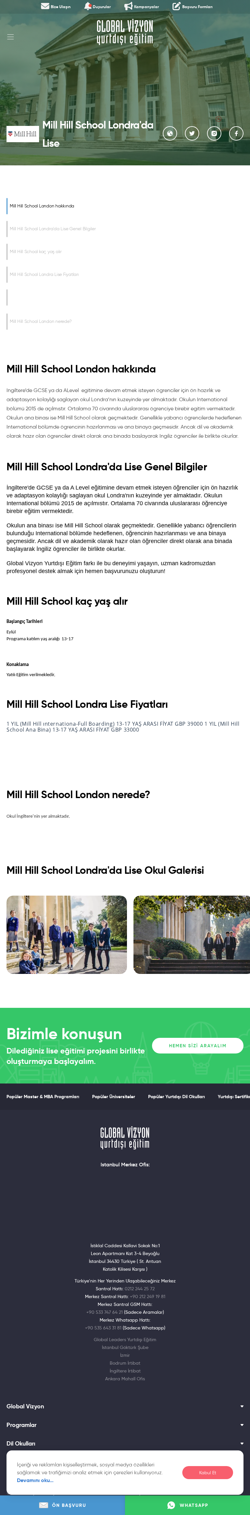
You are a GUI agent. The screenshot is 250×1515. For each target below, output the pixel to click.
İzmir (125, 1355)
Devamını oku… (35, 1480)
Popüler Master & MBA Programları (43, 1096)
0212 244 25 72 (140, 1289)
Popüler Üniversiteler (113, 1096)
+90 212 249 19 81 (147, 1296)
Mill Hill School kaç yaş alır (36, 251)
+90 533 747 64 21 (104, 1312)
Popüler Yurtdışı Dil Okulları (176, 1096)
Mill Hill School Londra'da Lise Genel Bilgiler (53, 229)
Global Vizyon (25, 1406)
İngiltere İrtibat (125, 1371)
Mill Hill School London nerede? (40, 321)
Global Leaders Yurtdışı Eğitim (125, 1339)
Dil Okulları (21, 1443)
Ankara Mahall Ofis (125, 1379)
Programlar (21, 1425)
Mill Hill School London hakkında (42, 206)
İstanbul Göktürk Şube (125, 1347)
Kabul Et (207, 1473)
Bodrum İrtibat (125, 1363)
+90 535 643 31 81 (103, 1328)
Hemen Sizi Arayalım (198, 1046)
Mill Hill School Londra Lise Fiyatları (44, 274)
